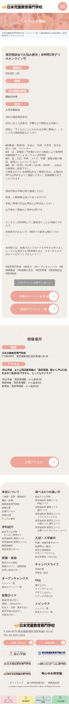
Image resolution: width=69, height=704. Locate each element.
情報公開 (6, 515)
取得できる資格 (9, 562)
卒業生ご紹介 (41, 572)
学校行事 (39, 569)
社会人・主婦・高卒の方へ (15, 607)
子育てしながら (43, 592)
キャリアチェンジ (44, 589)
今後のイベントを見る (33, 296)
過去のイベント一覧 (33, 309)
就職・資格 (9, 558)
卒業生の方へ (8, 614)
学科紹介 (8, 527)
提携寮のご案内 (43, 546)
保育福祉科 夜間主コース (14, 542)
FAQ (38, 580)
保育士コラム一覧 (44, 612)
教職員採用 (53, 683)
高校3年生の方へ (10, 600)
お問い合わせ (18, 642)
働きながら (40, 585)
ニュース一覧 (41, 608)
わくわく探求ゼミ (13, 535)
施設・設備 (7, 500)
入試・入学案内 (45, 538)
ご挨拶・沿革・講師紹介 (14, 496)
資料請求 (50, 642)
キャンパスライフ (47, 564)
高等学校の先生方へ (12, 611)
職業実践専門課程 (11, 504)
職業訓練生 (7, 545)
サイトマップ (16, 683)
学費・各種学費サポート (47, 542)
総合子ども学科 (43, 496)
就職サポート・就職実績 (14, 566)
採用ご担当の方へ (11, 570)
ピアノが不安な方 (44, 596)
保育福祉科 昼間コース (13, 538)
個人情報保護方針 (36, 683)
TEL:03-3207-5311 (14, 635)
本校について (11, 492)
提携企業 (6, 508)
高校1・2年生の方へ (12, 604)
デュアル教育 (8, 518)
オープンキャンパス (15, 578)
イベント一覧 (32, 33)
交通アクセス (34, 462)
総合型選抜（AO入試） (46, 557)
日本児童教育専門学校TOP (13, 33)
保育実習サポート (11, 549)
